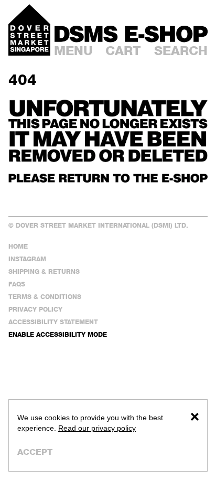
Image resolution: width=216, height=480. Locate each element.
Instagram (27, 259)
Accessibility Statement (53, 322)
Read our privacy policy (97, 428)
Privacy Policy (35, 309)
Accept (34, 452)
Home (18, 246)
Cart (123, 50)
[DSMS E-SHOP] (131, 34)
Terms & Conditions (44, 297)
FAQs (16, 284)
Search (181, 50)
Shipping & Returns (44, 271)
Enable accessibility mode (57, 334)
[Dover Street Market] (29, 30)
